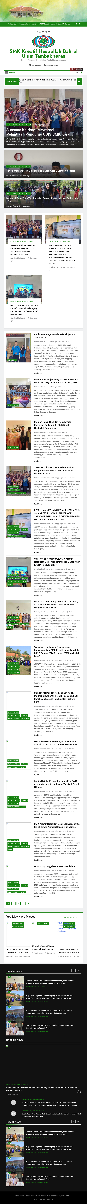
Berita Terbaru (12, 125)
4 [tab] (73, 917)
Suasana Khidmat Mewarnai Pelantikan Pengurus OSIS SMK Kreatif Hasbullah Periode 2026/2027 (41, 24)
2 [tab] (68, 917)
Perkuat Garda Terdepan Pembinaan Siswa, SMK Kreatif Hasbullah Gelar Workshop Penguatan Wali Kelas (56, 604)
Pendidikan (12, 360)
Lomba (23, 581)
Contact (50, 1200)
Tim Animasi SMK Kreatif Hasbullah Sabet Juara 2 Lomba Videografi (41, 170)
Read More (38, 373)
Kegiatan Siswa (24, 166)
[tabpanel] (18, 940)
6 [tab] (79, 917)
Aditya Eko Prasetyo (19, 258)
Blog (35, 1200)
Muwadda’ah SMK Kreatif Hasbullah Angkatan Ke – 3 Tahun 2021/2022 (43, 949)
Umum (23, 493)
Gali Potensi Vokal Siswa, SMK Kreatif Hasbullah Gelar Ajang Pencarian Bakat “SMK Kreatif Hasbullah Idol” (57, 561)
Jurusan (24, 715)
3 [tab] (70, 917)
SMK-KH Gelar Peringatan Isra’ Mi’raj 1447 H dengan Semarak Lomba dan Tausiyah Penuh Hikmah (56, 784)
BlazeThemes (66, 1196)
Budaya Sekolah (25, 125)
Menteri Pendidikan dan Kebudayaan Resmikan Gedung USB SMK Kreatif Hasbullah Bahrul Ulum (52, 425)
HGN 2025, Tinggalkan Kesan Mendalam (54, 866)
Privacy (42, 1200)
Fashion (25, 530)
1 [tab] (65, 917)
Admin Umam (13, 176)
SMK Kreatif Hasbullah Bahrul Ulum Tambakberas (44, 53)
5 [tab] (76, 917)
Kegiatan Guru (13, 533)
